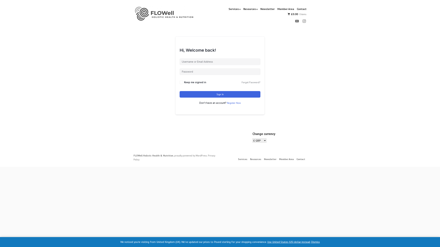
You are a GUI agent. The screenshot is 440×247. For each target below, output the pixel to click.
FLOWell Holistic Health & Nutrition (153, 155)
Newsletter (267, 9)
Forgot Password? (251, 82)
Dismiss (315, 242)
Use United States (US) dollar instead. (288, 242)
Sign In (220, 94)
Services (234, 9)
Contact (301, 9)
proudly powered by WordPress (190, 155)
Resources (249, 9)
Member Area (285, 9)
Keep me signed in (195, 82)
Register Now (234, 102)
